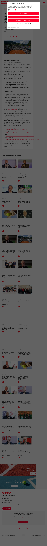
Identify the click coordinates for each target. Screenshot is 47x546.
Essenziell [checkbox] (12, 10)
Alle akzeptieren (23, 13)
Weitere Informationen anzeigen (23, 23)
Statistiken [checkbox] (19, 10)
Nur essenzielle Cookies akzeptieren (23, 20)
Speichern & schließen (23, 17)
